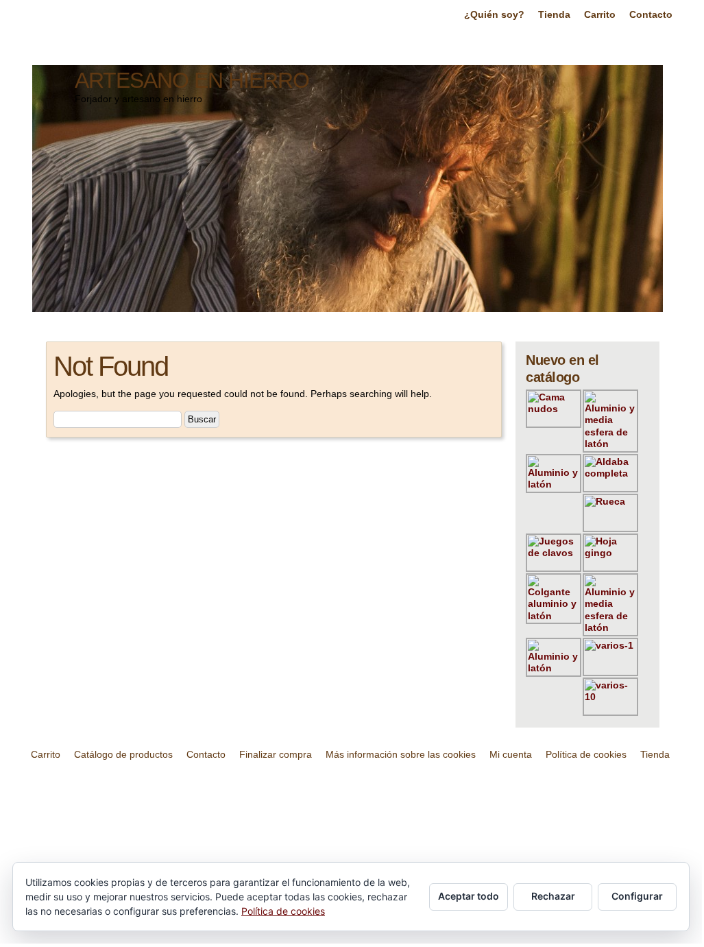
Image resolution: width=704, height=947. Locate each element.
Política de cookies (586, 754)
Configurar (637, 896)
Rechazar (553, 896)
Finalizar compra (275, 754)
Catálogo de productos (123, 754)
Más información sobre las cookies (401, 754)
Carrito (600, 14)
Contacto (650, 14)
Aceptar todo (468, 896)
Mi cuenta (510, 754)
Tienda (554, 14)
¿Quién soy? (494, 14)
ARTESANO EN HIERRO (192, 80)
